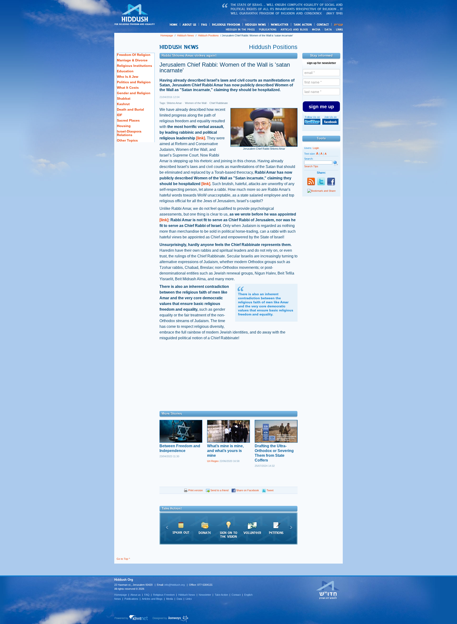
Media (316, 29)
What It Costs (128, 87)
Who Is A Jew (127, 77)
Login (316, 148)
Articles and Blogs (152, 598)
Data (328, 29)
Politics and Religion (134, 82)
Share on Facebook (247, 490)
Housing (124, 126)
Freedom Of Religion (133, 55)
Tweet (269, 490)
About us (197, 25)
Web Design (170, 619)
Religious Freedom (164, 594)
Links (338, 29)
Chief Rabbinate (218, 103)
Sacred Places (128, 120)
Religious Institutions (134, 66)
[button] (321, 106)
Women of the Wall (195, 103)
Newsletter (279, 24)
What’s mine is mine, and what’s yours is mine (225, 450)
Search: (308, 158)
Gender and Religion (133, 93)
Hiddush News (264, 25)
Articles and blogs (303, 30)
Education (125, 71)
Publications (268, 29)
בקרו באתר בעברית (328, 589)
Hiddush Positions (208, 35)
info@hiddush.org (174, 584)
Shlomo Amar (174, 103)
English (248, 594)
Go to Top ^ (123, 558)
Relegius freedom (237, 25)
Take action (310, 25)
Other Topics (127, 140)
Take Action (221, 594)
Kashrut (123, 104)
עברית (337, 24)
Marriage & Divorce (132, 60)
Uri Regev (213, 461)
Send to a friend (219, 490)
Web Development (131, 619)
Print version (195, 490)
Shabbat (123, 98)
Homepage (134, 15)
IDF (119, 115)
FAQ (204, 24)
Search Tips (311, 166)
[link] (200, 138)
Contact (323, 24)
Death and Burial (130, 109)
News (241, 29)
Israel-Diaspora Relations (129, 133)
